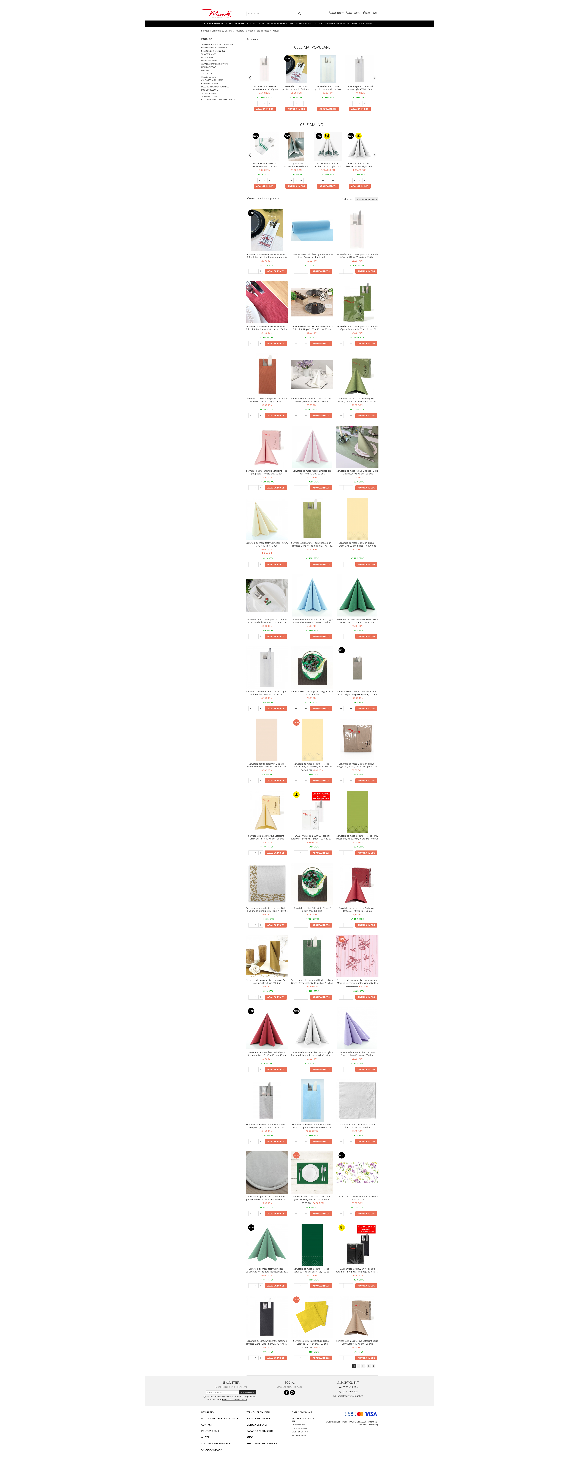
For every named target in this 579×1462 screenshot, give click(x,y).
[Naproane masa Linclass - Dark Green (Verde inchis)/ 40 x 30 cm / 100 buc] (312, 1172)
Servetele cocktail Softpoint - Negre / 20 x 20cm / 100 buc (312, 693)
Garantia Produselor (260, 1430)
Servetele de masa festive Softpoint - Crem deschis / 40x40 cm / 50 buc (266, 837)
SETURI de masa (208, 93)
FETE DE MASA (207, 57)
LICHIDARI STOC (208, 67)
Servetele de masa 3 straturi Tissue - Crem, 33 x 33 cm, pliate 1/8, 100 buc (357, 544)
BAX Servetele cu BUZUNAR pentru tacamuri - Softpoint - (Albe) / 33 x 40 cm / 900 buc (312, 837)
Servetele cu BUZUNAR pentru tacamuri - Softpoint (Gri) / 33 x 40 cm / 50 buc (267, 1126)
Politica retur (210, 1430)
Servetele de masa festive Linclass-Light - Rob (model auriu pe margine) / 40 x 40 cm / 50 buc (267, 909)
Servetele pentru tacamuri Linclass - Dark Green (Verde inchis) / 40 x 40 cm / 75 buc (312, 981)
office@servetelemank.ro (350, 1395)
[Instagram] (292, 1392)
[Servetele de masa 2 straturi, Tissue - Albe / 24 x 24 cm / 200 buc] (357, 1100)
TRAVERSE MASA (208, 54)
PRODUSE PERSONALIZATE (280, 23)
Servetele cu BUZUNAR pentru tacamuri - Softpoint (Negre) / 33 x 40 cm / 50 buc (312, 328)
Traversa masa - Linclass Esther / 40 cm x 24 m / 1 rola (357, 1198)
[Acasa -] (216, 13)
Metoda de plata (257, 1424)
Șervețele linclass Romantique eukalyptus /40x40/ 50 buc (296, 165)
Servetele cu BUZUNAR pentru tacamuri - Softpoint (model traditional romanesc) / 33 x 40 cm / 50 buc (296, 88)
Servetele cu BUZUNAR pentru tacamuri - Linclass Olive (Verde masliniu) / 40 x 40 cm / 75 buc (312, 544)
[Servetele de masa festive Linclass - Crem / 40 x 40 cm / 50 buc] (267, 519)
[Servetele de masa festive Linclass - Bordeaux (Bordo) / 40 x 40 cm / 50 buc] (267, 1028)
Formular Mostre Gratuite (334, 23)
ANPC (250, 1437)
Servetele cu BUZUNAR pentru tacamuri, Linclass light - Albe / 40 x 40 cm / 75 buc (328, 88)
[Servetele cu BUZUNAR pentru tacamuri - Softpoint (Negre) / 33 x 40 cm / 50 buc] (312, 302)
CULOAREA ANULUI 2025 (212, 80)
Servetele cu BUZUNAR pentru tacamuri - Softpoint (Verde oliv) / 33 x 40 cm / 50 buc (357, 328)
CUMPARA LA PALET (210, 83)
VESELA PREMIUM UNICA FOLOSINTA (218, 99)
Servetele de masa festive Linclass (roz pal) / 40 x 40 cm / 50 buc (312, 472)
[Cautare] (299, 13)
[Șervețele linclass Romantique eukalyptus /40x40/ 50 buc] (296, 146)
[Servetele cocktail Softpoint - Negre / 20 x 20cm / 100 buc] (312, 667)
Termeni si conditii (258, 1412)
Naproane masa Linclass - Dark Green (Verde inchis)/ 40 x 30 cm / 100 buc (312, 1198)
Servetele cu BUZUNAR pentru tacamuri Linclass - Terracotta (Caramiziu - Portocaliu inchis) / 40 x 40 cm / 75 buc (267, 400)
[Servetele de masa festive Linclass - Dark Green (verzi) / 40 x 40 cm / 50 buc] (357, 595)
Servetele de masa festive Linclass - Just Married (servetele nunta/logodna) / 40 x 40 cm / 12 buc (357, 981)
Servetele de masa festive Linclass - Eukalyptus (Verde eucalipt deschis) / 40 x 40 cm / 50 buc (267, 1270)
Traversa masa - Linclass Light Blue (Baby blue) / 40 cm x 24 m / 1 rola (312, 256)
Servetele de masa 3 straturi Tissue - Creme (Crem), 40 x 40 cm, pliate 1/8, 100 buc (312, 765)
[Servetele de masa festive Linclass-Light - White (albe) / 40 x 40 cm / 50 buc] (312, 374)
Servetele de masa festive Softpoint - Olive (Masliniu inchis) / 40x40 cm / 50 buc (357, 400)
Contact (206, 1424)
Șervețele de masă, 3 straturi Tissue (217, 44)
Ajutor (205, 1437)
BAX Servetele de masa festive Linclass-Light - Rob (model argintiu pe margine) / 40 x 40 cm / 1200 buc (359, 165)
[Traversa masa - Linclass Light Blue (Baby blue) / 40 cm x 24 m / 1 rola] (312, 230)
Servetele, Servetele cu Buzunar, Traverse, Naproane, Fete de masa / (236, 30)
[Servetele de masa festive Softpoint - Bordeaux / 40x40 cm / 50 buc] (357, 884)
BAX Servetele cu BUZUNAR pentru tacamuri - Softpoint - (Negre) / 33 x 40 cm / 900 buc (357, 1270)
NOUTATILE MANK (235, 23)
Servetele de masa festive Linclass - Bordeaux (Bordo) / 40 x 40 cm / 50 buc (266, 1054)
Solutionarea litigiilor (216, 1443)
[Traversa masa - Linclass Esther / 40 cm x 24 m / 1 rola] (357, 1172)
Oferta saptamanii (362, 23)
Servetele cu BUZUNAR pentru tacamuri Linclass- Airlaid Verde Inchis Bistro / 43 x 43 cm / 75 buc (264, 165)
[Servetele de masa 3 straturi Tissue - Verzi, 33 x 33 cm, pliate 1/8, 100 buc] (312, 1245)
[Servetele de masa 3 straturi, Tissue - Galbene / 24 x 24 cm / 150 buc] (312, 1317)
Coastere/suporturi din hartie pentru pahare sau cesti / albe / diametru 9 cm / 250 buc (266, 1198)
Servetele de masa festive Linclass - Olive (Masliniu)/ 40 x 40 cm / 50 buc (357, 472)
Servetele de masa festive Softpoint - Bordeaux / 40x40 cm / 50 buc (357, 909)
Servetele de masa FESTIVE (213, 50)
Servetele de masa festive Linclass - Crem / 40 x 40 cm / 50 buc (267, 544)
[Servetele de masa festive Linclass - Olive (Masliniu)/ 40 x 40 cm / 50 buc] (357, 447)
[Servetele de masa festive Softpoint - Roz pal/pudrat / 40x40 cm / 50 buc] (267, 447)
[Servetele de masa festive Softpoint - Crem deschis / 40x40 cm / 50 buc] (267, 812)
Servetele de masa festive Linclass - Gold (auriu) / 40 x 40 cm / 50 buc (266, 981)
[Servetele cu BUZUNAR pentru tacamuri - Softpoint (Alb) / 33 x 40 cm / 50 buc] (264, 69)
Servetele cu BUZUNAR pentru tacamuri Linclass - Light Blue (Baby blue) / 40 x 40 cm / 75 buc (312, 1126)
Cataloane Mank (211, 1449)
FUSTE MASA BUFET (210, 90)
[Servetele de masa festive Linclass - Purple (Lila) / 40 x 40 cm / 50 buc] (357, 1028)
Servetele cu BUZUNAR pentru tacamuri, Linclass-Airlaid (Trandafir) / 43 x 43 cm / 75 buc (267, 621)
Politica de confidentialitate (219, 1418)
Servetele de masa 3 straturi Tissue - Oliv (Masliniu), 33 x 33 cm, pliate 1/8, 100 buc (357, 837)
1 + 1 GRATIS (206, 73)
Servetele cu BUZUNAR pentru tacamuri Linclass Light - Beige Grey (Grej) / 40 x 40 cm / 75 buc (357, 693)
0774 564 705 (350, 1391)
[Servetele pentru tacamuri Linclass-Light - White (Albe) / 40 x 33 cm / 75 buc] (359, 69)
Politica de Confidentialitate (234, 1399)
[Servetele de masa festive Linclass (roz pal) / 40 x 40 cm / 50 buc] (312, 447)
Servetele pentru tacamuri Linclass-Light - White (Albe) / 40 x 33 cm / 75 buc (360, 88)
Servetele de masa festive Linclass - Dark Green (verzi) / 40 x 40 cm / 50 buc (357, 621)
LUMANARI (206, 70)
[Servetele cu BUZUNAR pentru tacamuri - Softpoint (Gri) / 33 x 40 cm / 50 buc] (267, 1100)
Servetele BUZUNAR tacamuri (214, 47)
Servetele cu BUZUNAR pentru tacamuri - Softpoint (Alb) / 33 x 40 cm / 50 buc (264, 88)
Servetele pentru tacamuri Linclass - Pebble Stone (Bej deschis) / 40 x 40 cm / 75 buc (267, 765)
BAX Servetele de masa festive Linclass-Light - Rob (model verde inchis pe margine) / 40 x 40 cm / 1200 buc (328, 165)
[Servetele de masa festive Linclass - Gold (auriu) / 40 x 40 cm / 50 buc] (267, 956)
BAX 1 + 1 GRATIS (255, 23)
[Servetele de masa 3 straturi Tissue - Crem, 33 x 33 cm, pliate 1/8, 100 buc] (357, 519)
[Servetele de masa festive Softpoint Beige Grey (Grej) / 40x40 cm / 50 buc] (357, 1317)
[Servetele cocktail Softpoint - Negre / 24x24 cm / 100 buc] (312, 884)
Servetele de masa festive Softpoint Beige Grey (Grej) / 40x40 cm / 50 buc (357, 1342)
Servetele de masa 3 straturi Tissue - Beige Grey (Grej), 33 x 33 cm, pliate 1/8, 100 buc (357, 765)
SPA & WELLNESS (209, 96)
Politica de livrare (258, 1418)
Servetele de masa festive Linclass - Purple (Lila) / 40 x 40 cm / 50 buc (357, 1054)
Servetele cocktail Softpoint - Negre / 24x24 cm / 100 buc (312, 909)
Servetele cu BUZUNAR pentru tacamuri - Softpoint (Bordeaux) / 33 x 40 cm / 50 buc (267, 328)
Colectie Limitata (306, 23)
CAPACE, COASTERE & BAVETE (214, 64)
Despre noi (207, 1412)
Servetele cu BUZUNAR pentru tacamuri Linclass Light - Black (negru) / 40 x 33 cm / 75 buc (267, 1342)
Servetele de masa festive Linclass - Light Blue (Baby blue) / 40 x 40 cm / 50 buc (312, 621)
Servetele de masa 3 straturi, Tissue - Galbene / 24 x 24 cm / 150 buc (312, 1342)
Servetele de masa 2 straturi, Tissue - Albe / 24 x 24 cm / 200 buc (357, 1126)
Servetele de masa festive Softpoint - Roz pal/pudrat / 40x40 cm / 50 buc (266, 472)
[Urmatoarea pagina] (373, 1366)
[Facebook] (286, 1392)
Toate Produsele (211, 23)
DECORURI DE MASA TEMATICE (215, 86)
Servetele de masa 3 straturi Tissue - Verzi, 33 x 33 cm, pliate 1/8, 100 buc (312, 1270)
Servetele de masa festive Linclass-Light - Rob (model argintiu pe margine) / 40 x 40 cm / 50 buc (312, 1054)
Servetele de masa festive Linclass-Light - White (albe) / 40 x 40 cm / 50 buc (312, 400)
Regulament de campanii (262, 1443)
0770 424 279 (350, 1387)
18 (369, 1365)
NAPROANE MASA (209, 60)
